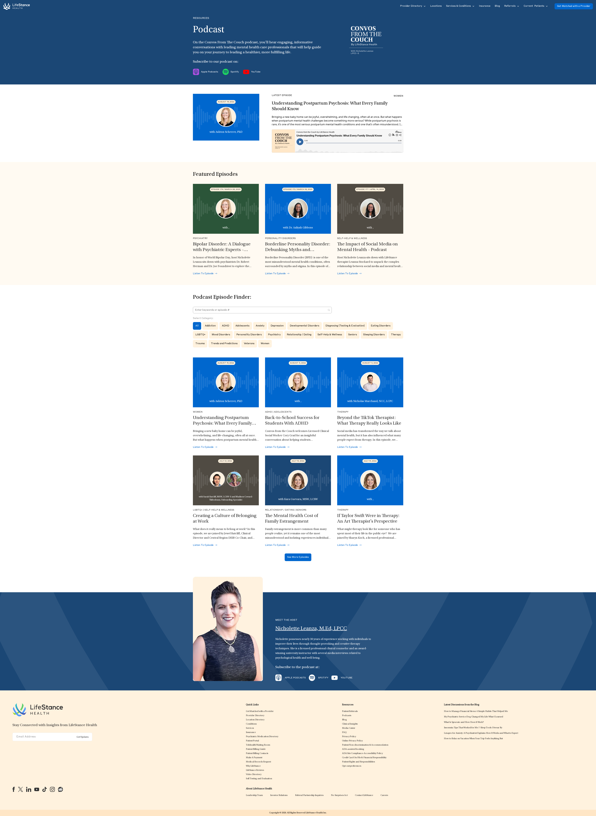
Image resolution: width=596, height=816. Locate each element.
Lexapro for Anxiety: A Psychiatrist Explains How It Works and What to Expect (481, 733)
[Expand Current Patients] (546, 6)
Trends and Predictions (224, 343)
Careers (384, 795)
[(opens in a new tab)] (13, 789)
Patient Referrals (350, 711)
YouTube (255, 72)
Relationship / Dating (299, 335)
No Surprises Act (339, 795)
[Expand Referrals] (518, 6)
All (197, 326)
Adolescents (242, 326)
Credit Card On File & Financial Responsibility (364, 757)
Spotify (235, 72)
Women (265, 343)
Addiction (210, 326)
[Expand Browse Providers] (424, 6)
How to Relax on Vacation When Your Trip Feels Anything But (473, 738)
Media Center (348, 728)
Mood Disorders (221, 335)
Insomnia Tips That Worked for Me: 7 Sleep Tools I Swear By (473, 728)
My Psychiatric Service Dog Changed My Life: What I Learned (473, 717)
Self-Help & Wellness (330, 335)
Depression (277, 326)
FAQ (344, 732)
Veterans (249, 343)
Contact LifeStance (364, 795)
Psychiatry (274, 335)
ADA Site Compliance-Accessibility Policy (362, 753)
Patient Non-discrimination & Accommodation (365, 745)
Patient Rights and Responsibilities (358, 762)
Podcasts (346, 715)
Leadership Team (254, 795)
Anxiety (260, 326)
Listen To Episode (203, 274)
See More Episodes (298, 557)
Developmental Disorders (304, 326)
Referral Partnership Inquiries (309, 795)
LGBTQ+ (200, 335)
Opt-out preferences (351, 766)
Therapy (396, 335)
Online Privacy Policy (352, 741)
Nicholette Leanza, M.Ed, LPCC (311, 628)
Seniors (352, 335)
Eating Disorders (380, 326)
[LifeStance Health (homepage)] (16, 6)
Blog (344, 720)
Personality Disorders (249, 335)
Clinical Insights (350, 724)
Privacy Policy (349, 736)
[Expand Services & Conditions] (473, 6)
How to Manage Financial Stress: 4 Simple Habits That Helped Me (476, 711)
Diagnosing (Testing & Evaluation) (345, 326)
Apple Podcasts (209, 72)
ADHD (225, 326)
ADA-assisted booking (353, 749)
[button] (410, 6)
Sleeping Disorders (374, 335)
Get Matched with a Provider (573, 6)
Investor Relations (279, 795)
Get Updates (83, 737)
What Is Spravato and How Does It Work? (464, 722)
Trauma (200, 343)
